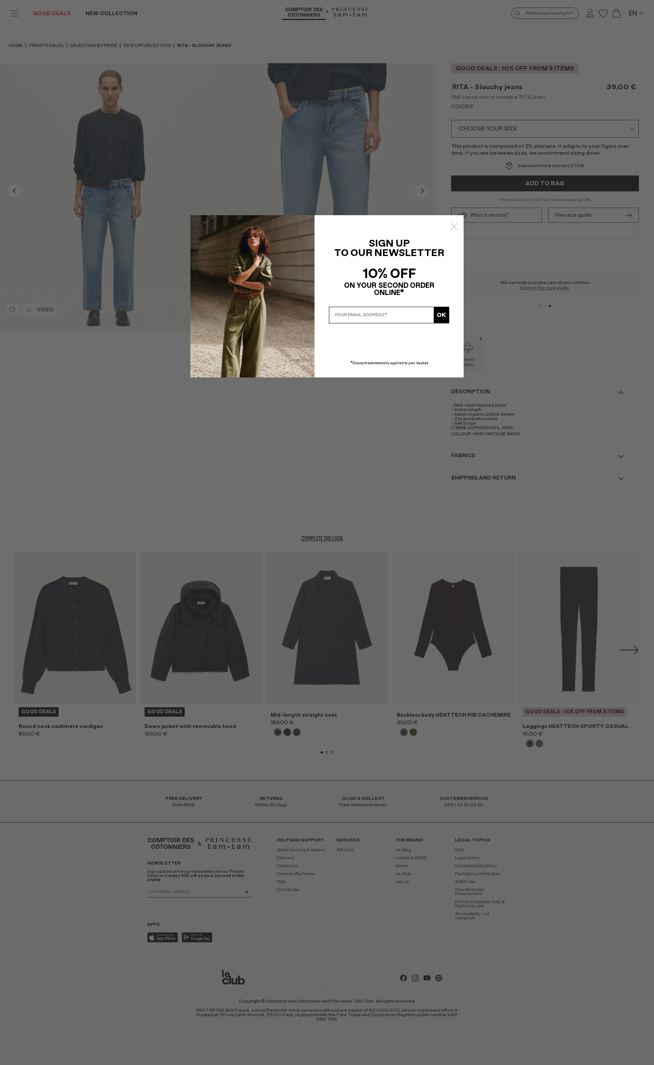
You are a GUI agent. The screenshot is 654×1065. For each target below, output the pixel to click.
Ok (441, 315)
